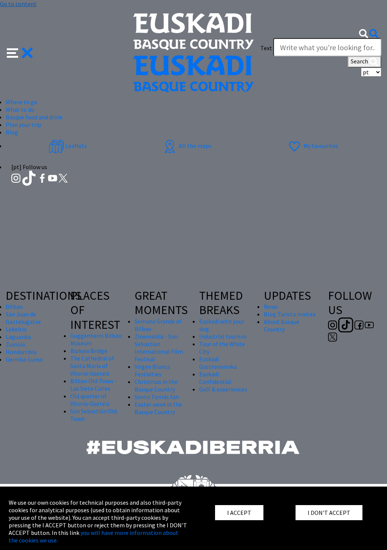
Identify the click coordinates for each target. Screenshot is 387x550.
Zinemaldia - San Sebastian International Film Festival (159, 348)
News (271, 306)
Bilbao (14, 306)
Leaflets (75, 145)
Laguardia (18, 336)
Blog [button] (12, 132)
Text (266, 48)
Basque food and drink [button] (34, 117)
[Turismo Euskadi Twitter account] (63, 177)
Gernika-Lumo (24, 359)
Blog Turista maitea (290, 314)
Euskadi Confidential (215, 377)
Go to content (18, 4)
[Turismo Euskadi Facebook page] (43, 177)
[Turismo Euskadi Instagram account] (16, 177)
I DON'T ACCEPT (329, 512)
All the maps (195, 145)
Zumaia (15, 344)
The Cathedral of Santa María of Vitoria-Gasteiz (92, 365)
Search (360, 61)
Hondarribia (21, 352)
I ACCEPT (239, 512)
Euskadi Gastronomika (218, 362)
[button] (20, 52)
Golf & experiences (223, 389)
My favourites (320, 145)
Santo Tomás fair (157, 397)
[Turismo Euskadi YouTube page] (53, 177)
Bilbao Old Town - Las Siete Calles (93, 384)
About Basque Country (281, 325)
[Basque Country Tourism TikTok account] (30, 177)
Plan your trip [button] (23, 124)
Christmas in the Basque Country (156, 385)
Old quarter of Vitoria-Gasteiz (90, 399)
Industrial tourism (222, 336)
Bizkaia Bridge (88, 350)
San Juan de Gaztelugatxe (23, 317)
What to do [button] (20, 109)
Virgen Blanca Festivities (152, 370)
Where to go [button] (21, 102)
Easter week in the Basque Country (158, 408)
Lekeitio (16, 329)
